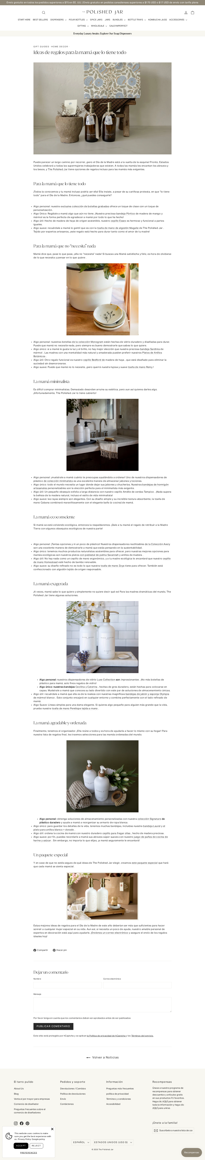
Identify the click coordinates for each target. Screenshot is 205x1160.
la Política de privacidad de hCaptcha (106, 1036)
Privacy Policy (24, 1139)
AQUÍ (165, 1101)
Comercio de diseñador (26, 1104)
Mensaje (37, 994)
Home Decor (59, 47)
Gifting (81, 26)
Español (79, 1142)
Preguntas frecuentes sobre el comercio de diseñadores (29, 1111)
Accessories (177, 20)
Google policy (38, 1139)
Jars (107, 20)
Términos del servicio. (142, 1036)
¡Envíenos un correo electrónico (109, 933)
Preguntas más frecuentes (120, 1089)
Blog (16, 1094)
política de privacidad (117, 1094)
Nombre (37, 979)
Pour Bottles (77, 20)
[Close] (52, 1129)
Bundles (118, 20)
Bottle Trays (136, 20)
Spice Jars (96, 20)
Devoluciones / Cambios (73, 1089)
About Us (19, 1089)
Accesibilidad (113, 1104)
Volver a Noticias (105, 1057)
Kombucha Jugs (157, 20)
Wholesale (98, 26)
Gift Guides (41, 47)
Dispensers (57, 20)
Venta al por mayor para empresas (32, 1099)
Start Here (24, 20)
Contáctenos (67, 1104)
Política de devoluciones (73, 1094)
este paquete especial (145, 863)
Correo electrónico (112, 979)
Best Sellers (40, 20)
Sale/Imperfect (118, 26)
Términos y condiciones (118, 1099)
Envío (63, 1099)
